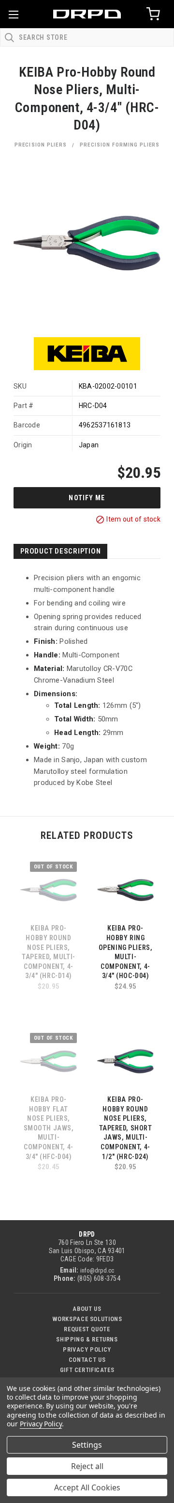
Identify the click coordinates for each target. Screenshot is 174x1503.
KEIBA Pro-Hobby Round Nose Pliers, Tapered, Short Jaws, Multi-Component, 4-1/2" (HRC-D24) (125, 1127)
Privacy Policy (87, 1349)
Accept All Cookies (87, 1487)
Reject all (87, 1466)
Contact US (87, 1359)
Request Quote (87, 1329)
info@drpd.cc (97, 1270)
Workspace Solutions (87, 1319)
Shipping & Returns (86, 1339)
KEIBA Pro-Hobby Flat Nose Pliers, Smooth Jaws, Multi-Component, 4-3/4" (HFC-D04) (49, 1127)
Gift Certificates (87, 1369)
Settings (87, 1444)
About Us (86, 1308)
